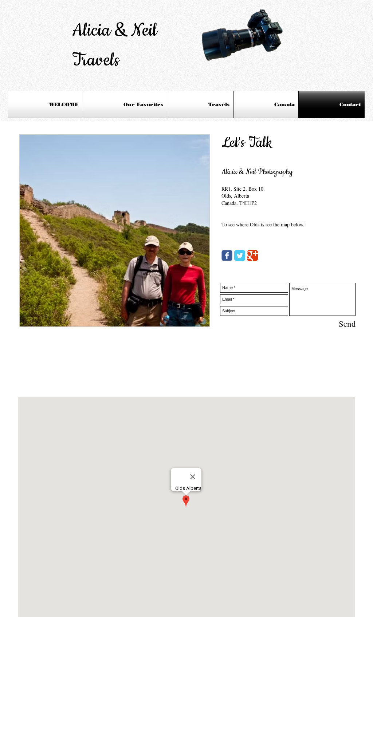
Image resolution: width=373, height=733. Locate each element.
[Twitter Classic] (239, 255)
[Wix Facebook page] (226, 255)
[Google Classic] (252, 255)
